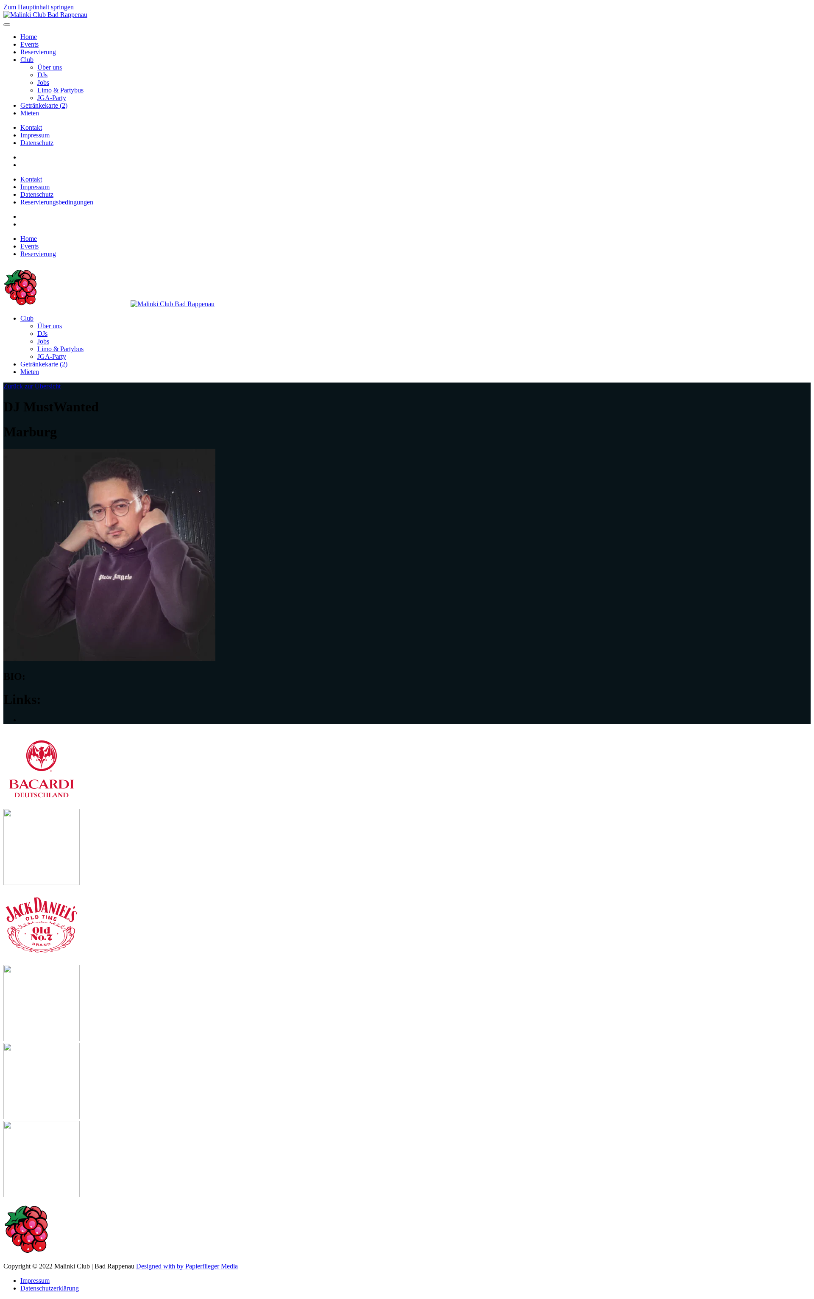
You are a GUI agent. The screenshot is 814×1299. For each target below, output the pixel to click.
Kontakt (31, 127)
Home (28, 36)
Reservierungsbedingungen (56, 202)
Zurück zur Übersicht (32, 386)
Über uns (49, 67)
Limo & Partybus (60, 90)
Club (26, 59)
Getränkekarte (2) (43, 105)
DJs (42, 74)
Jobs (43, 82)
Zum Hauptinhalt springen (38, 7)
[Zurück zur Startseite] (45, 14)
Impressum (35, 135)
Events (29, 44)
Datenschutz (36, 142)
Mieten (29, 113)
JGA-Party (51, 97)
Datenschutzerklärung (49, 1288)
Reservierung (38, 52)
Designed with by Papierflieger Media (187, 1266)
